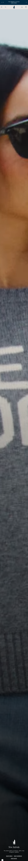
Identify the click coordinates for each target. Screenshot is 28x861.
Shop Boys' (14, 858)
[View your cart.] (25, 7)
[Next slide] (26, 2)
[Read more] (14, 2)
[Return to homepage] (14, 7)
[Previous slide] (1, 2)
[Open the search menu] (5, 7)
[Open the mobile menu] (2, 7)
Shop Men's (9, 856)
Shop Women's (18, 856)
